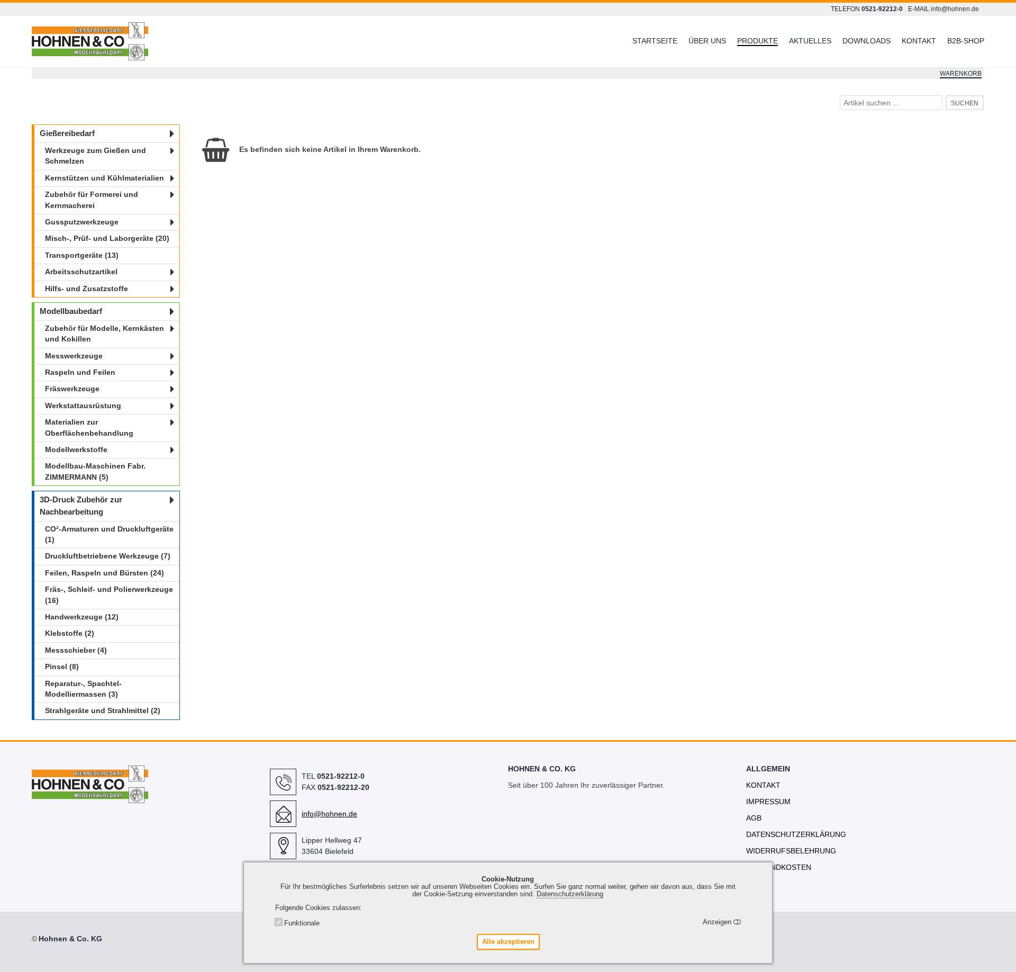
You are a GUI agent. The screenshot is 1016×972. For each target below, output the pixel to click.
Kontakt (919, 41)
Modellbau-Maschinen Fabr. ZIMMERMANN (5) (95, 471)
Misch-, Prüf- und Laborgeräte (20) (107, 238)
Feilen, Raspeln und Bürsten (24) (104, 573)
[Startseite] (151, 41)
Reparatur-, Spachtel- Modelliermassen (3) (83, 689)
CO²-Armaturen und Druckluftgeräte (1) (109, 534)
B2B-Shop (965, 41)
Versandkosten (778, 867)
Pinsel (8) (62, 667)
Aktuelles (810, 41)
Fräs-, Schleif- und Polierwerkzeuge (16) (109, 595)
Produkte (757, 41)
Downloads (866, 41)
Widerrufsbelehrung (791, 851)
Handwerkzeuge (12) (82, 617)
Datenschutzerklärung (796, 834)
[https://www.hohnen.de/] (90, 798)
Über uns (707, 41)
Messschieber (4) (76, 650)
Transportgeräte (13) (82, 255)
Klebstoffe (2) (69, 633)
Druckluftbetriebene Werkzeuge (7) (107, 556)
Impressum (768, 801)
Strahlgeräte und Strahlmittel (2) (102, 711)
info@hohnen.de (955, 9)
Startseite (654, 41)
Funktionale (302, 923)
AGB (753, 818)
